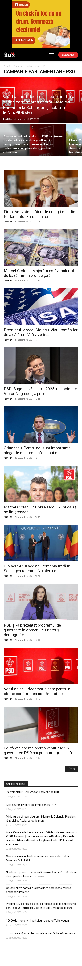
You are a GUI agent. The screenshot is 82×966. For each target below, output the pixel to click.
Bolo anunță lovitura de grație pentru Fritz (31, 804)
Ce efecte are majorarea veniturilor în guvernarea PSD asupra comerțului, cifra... (40, 750)
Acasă (7, 66)
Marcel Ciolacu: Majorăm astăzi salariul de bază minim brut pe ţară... (39, 273)
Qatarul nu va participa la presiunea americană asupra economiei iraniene (38, 889)
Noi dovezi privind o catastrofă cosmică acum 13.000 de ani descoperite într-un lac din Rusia (41, 874)
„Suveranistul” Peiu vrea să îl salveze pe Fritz (32, 792)
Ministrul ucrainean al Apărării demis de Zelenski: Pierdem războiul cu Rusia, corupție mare (41, 818)
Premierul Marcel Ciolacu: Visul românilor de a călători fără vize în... (41, 332)
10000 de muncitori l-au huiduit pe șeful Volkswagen (37, 920)
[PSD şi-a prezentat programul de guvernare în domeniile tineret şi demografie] (41, 602)
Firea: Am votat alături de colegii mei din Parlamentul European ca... (39, 214)
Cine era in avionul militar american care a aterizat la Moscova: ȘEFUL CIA (37, 858)
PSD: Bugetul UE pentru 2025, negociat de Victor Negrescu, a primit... (40, 391)
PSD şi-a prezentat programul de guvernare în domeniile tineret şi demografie (32, 630)
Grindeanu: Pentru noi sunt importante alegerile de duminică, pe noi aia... (37, 450)
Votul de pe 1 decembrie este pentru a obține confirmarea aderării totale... (37, 691)
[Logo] (9, 55)
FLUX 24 (7, 119)
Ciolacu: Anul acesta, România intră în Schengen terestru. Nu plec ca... (37, 568)
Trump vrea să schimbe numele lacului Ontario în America (40, 933)
